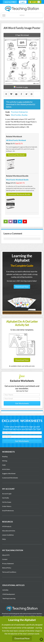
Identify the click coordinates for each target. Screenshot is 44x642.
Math (4, 465)
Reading (24, 115)
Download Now (21, 286)
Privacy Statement (8, 563)
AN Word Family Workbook (16, 140)
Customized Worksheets (10, 478)
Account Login (6, 494)
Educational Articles (8, 531)
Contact (4, 559)
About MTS (5, 555)
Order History (6, 506)
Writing (4, 461)
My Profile (5, 498)
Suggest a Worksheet (8, 473)
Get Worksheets (22, 403)
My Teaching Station (22, 9)
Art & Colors (6, 469)
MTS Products (6, 526)
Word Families (16, 115)
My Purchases (6, 502)
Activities (5, 590)
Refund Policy (6, 568)
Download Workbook (16, 155)
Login (22, 2)
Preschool (14, 112)
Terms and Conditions (9, 572)
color (26, 87)
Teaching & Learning (8, 598)
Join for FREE (10, 2)
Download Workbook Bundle (19, 194)
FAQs (4, 539)
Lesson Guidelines (8, 535)
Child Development (8, 594)
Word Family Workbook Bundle (17, 180)
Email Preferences (8, 510)
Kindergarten (23, 112)
